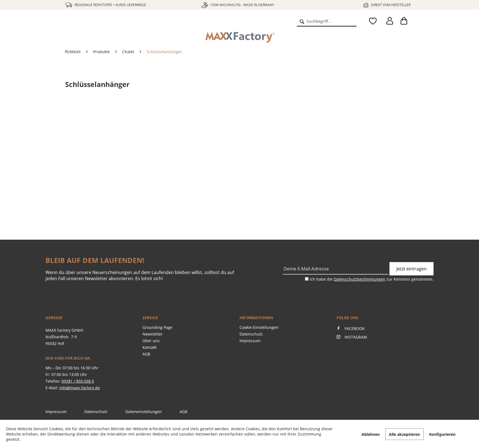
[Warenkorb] (406, 21)
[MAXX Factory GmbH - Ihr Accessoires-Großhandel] (86, 25)
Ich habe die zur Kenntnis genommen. (372, 279)
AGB (146, 354)
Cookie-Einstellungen (259, 327)
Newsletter (152, 334)
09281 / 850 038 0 (78, 381)
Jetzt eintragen (411, 269)
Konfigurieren (442, 434)
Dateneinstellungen (143, 411)
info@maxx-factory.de (79, 387)
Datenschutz (251, 334)
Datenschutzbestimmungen (359, 279)
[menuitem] (326, 21)
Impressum (250, 340)
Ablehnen (370, 434)
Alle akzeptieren (404, 434)
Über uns (151, 340)
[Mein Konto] (388, 21)
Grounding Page (157, 327)
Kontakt (149, 347)
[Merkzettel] (371, 21)
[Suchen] (302, 21)
